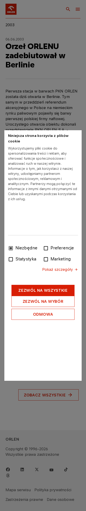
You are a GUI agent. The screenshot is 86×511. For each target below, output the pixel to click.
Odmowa (43, 314)
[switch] (46, 248)
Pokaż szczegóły (57, 269)
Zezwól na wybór (43, 301)
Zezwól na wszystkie (42, 290)
